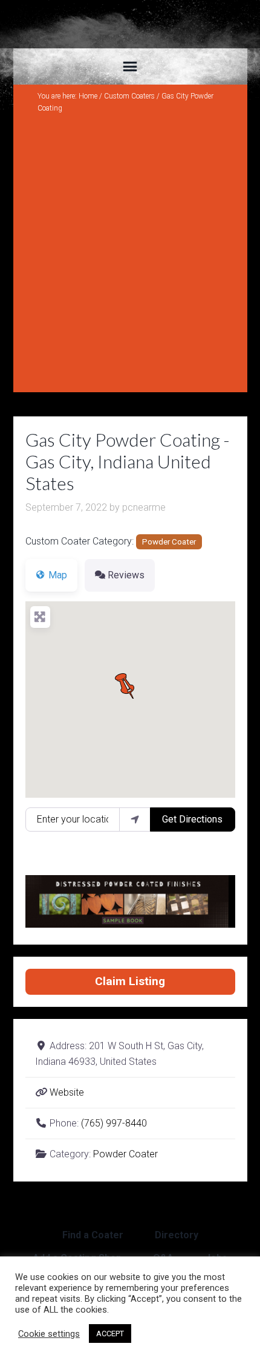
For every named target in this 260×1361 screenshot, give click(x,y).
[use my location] (135, 819)
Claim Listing (130, 981)
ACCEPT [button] (110, 1333)
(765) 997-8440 (114, 1123)
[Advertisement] (130, 250)
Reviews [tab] (126, 575)
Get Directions (192, 819)
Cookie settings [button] (49, 1333)
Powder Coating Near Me (130, 24)
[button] (130, 684)
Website (67, 1092)
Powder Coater (169, 541)
